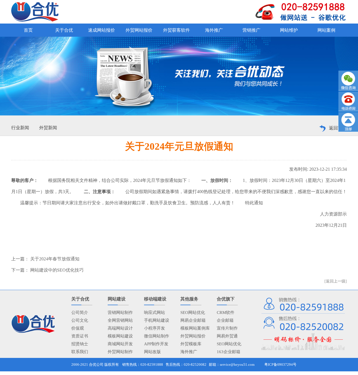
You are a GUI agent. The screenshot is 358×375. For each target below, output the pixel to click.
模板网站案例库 (195, 328)
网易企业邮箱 (193, 320)
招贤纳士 (79, 344)
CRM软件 (225, 312)
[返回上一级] (335, 281)
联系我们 (79, 351)
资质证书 (79, 336)
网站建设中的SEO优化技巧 (56, 270)
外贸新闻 (48, 127)
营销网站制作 (120, 312)
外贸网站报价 (193, 336)
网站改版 (152, 351)
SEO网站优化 (192, 312)
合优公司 (96, 364)
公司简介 (79, 312)
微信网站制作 (156, 336)
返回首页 (338, 128)
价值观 (77, 328)
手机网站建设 (156, 320)
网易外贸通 (227, 336)
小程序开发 (154, 328)
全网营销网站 (120, 320)
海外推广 (188, 351)
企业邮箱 (225, 320)
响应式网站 (154, 312)
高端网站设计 (120, 328)
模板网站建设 (120, 336)
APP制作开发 (156, 344)
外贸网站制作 (120, 351)
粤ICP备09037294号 (280, 364)
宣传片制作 (227, 328)
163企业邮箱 (228, 351)
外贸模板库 (190, 344)
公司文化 (79, 320)
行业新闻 (20, 127)
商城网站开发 (120, 344)
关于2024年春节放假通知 (54, 258)
